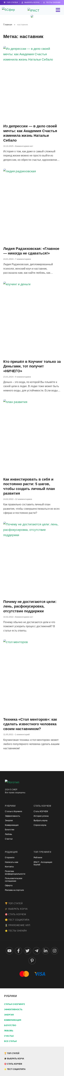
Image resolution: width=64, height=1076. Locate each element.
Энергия (9, 1015)
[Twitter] (27, 950)
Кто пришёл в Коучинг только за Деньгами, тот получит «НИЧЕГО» (32, 366)
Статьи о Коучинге (14, 1004)
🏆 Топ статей (13, 903)
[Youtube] (9, 950)
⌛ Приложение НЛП (17, 925)
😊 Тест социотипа (17, 920)
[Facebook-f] (18, 950)
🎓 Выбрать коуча (16, 909)
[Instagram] (54, 950)
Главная (7, 24)
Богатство (10, 1025)
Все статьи (10, 1041)
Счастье (9, 1036)
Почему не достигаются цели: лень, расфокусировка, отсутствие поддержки (29, 606)
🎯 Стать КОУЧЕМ (15, 914)
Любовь (8, 1031)
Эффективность (13, 1010)
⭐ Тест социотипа (15, 1069)
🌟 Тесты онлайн (16, 930)
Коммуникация (12, 1020)
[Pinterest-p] (32, 960)
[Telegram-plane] (36, 950)
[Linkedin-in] (45, 950)
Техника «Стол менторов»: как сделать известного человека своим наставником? (30, 724)
